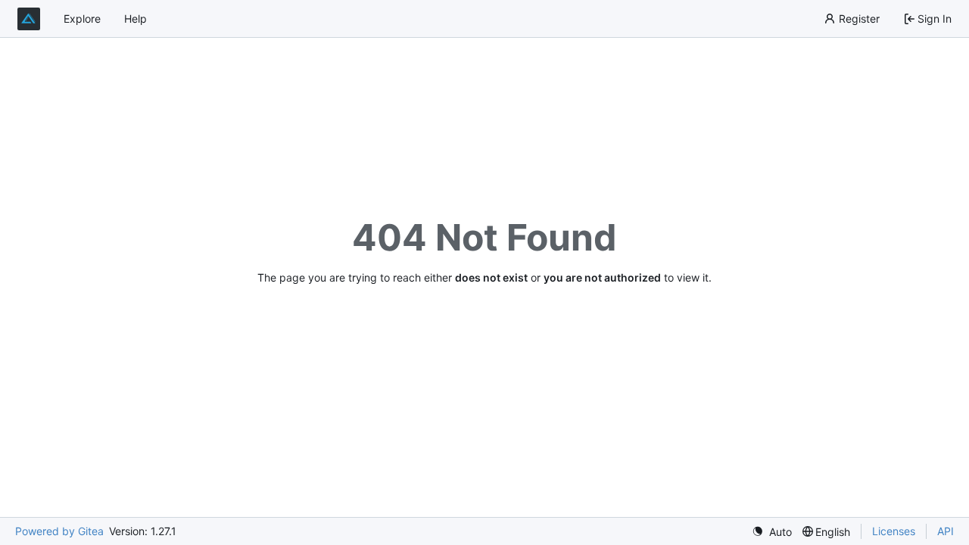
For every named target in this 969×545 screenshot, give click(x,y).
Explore (82, 18)
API (945, 531)
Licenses (893, 531)
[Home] (29, 19)
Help (135, 18)
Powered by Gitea (59, 531)
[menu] (772, 531)
